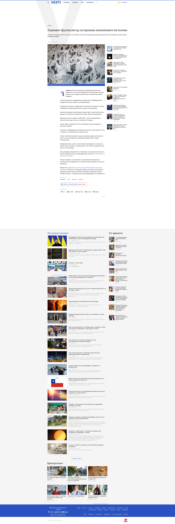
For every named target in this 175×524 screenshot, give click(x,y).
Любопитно (90, 2)
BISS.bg (126, 507)
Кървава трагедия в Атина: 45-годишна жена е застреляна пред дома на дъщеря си (120, 56)
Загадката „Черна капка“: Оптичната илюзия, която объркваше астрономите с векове (85, 431)
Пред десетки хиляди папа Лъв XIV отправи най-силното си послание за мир (87, 289)
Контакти (126, 514)
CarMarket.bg (120, 507)
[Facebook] (128, 516)
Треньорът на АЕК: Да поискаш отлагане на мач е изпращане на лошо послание (121, 298)
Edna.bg (118, 509)
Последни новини (58, 233)
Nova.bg (104, 507)
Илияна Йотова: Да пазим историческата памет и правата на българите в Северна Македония (119, 117)
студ (69, 179)
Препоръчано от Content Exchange (100, 503)
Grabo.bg (106, 509)
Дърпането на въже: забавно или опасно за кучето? (121, 246)
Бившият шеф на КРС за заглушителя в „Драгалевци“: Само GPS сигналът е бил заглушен (87, 250)
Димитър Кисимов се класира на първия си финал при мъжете (56, 497)
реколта (75, 179)
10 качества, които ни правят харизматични (97, 496)
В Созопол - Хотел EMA (76, 263)
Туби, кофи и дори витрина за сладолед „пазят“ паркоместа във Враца (120, 64)
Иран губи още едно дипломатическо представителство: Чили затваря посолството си (86, 379)
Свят (82, 2)
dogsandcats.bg (116, 90)
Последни (66, 2)
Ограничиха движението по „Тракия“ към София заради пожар (120, 48)
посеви (81, 179)
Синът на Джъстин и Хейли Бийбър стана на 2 (121, 270)
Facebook (89, 191)
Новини (50, 25)
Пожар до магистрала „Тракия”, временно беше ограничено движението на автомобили (121, 307)
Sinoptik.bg (99, 509)
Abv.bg (78, 507)
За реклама (90, 514)
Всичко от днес (77, 458)
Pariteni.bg (112, 509)
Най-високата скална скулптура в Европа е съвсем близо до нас (121, 262)
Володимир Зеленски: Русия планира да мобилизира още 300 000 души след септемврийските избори (86, 237)
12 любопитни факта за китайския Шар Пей (121, 239)
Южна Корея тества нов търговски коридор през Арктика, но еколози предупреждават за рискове (87, 276)
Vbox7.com (84, 507)
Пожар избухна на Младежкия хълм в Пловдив (83, 301)
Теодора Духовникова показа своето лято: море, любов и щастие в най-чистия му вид (121, 279)
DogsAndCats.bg (111, 507)
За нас (84, 514)
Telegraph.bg (125, 509)
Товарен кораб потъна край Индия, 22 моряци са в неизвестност (84, 366)
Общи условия (98, 514)
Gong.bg (90, 507)
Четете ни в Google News (59, 514)
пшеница (63, 179)
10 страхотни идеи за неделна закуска (56, 478)
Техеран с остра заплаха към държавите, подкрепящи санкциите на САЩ (85, 405)
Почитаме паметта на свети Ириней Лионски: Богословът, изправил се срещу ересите (87, 392)
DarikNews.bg (97, 507)
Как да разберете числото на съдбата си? (97, 478)
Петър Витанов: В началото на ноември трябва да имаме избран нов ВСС (121, 317)
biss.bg (114, 83)
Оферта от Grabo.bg (72, 264)
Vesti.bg (56, 2)
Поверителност (107, 514)
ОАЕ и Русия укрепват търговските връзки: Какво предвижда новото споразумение (84, 353)
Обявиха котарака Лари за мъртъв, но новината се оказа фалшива (86, 315)
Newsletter (71, 191)
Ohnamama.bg (92, 509)
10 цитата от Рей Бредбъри (76, 496)
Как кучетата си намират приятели (120, 87)
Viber (64, 191)
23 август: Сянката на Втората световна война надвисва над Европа (86, 445)
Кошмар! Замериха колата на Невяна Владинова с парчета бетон (121, 288)
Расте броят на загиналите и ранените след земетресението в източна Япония (82, 340)
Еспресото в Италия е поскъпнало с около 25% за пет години (120, 71)
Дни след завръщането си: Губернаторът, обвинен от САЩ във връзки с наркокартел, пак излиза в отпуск (87, 327)
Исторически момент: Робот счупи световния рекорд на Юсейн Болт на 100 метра (120, 107)
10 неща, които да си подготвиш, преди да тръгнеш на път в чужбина (77, 479)
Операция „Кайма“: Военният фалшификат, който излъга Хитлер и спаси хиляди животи (86, 417)
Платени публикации (117, 514)
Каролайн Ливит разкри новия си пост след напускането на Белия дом (120, 126)
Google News (80, 191)
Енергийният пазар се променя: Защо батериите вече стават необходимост (119, 79)
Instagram (97, 191)
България (75, 2)
